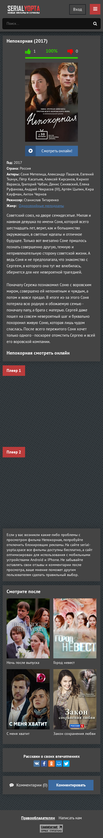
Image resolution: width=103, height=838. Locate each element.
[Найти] (95, 23)
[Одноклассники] (51, 763)
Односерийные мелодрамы (41, 206)
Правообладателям (38, 818)
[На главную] (24, 9)
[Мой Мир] (59, 763)
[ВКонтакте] (37, 763)
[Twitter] (66, 763)
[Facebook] (44, 763)
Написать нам (70, 818)
